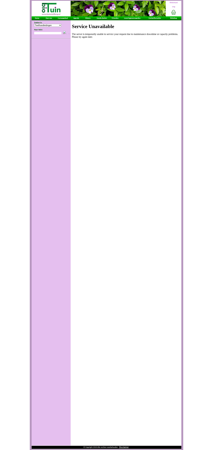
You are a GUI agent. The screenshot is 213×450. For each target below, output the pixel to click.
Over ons (49, 18)
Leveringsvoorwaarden (132, 18)
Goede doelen (102, 18)
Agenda (76, 18)
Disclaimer (124, 447)
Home (37, 18)
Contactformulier (155, 18)
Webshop (173, 18)
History (87, 18)
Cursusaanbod (63, 18)
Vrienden (115, 18)
